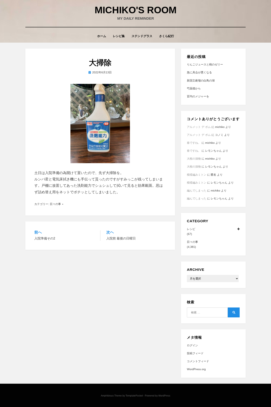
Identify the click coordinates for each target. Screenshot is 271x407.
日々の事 (55, 204)
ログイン (192, 345)
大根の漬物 (194, 158)
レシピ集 (119, 36)
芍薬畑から (194, 88)
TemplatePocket (134, 395)
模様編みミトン (196, 174)
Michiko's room (136, 10)
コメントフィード (198, 361)
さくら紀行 (166, 36)
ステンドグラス (142, 36)
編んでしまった (196, 190)
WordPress (164, 395)
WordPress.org (196, 369)
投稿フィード (195, 353)
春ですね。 (194, 142)
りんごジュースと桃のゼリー (205, 64)
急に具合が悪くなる (199, 72)
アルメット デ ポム (199, 126)
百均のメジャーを (198, 96)
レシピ (191, 229)
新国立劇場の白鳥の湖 (201, 80)
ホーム (101, 36)
